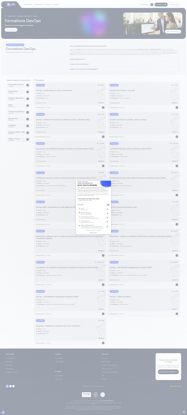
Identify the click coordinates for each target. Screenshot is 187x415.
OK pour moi (93, 233)
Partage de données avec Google (85, 201)
